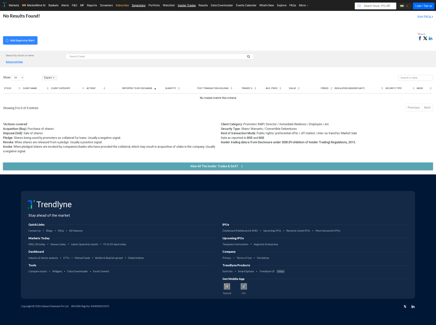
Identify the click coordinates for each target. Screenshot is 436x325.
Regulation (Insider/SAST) (350, 88)
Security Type (393, 88)
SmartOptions (246, 271)
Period (325, 88)
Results (203, 5)
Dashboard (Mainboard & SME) (240, 230)
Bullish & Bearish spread (109, 257)
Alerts (65, 5)
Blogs (49, 230)
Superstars (138, 5)
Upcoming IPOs (272, 230)
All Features (76, 230)
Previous (414, 107)
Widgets (57, 271)
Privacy (226, 257)
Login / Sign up (423, 5)
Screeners (106, 5)
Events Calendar (246, 5)
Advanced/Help (14, 61)
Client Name (30, 88)
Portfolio (154, 5)
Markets (14, 5)
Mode (420, 88)
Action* (91, 88)
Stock (7, 88)
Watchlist (169, 5)
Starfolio (227, 271)
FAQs (292, 5)
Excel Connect (101, 271)
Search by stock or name (20, 55)
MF (82, 5)
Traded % (247, 88)
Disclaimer (263, 257)
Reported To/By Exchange (137, 88)
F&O (74, 5)
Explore (281, 5)
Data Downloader (222, 5)
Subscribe (122, 5)
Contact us (34, 230)
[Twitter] (405, 306)
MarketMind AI (36, 5)
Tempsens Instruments (235, 244)
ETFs (66, 257)
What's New (266, 5)
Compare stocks (37, 271)
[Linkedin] (413, 306)
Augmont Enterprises (266, 244)
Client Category (60, 88)
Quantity (170, 88)
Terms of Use (244, 257)
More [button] (302, 5)
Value (292, 88)
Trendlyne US (271, 271)
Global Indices (136, 257)
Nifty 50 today (36, 244)
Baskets (53, 5)
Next (427, 107)
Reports (92, 5)
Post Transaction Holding (213, 88)
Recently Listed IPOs (298, 230)
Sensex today (58, 244)
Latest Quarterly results (84, 244)
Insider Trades (187, 5)
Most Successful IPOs (327, 230)
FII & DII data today (114, 244)
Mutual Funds (82, 257)
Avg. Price (271, 88)
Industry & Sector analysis (43, 257)
